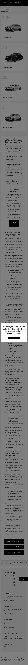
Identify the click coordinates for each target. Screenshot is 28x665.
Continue (14, 338)
